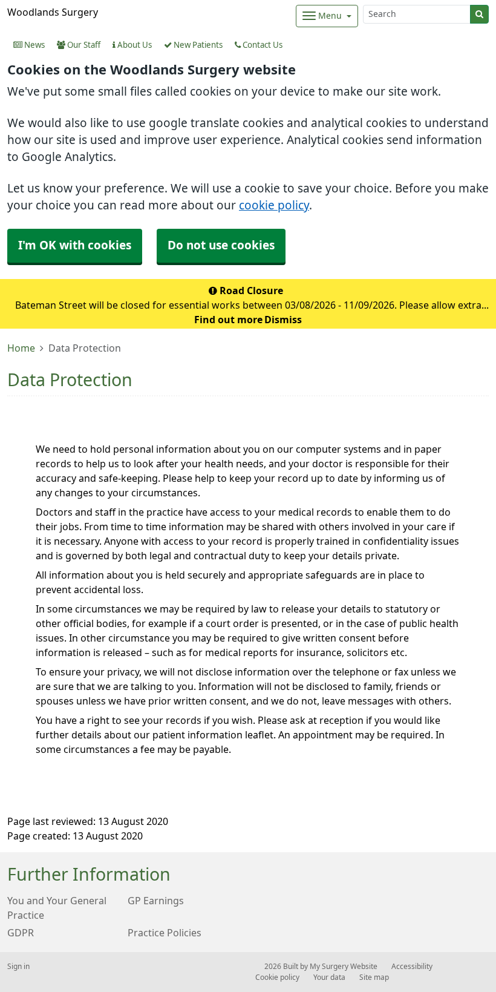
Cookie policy (277, 977)
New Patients (197, 45)
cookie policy (274, 205)
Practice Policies (164, 933)
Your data (329, 977)
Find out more (228, 319)
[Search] (479, 14)
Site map (374, 977)
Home (21, 348)
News (33, 45)
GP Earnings (156, 900)
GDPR (20, 933)
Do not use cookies (221, 245)
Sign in (18, 966)
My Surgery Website (343, 966)
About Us (134, 45)
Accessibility (411, 966)
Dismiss (283, 319)
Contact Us (261, 45)
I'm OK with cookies (74, 245)
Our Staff (82, 45)
